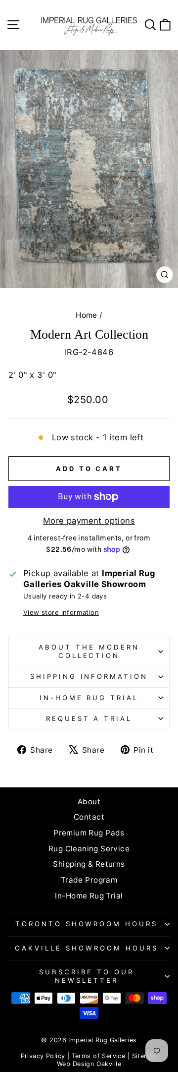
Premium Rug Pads (89, 832)
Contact (89, 817)
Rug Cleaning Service (89, 848)
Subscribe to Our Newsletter (86, 976)
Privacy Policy (43, 1056)
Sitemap (145, 1056)
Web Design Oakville (89, 1064)
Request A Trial (89, 718)
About (89, 801)
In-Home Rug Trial (89, 698)
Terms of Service (99, 1056)
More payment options (89, 521)
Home (86, 315)
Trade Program (89, 880)
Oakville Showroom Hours (86, 948)
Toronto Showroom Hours (86, 924)
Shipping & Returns (89, 864)
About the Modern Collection (89, 651)
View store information (61, 612)
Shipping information (89, 676)
